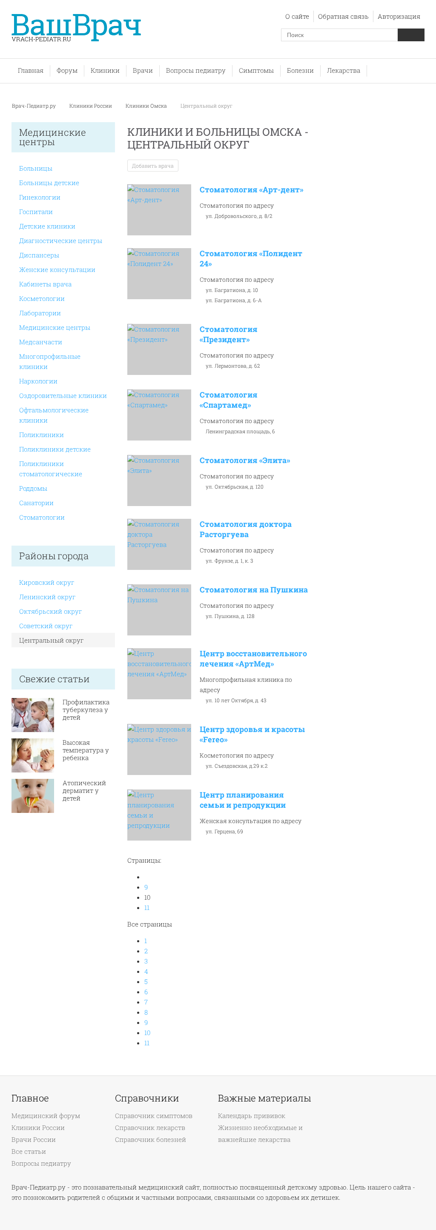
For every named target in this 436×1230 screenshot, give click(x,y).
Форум (67, 70)
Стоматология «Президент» (229, 334)
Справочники (147, 1098)
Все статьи (28, 1151)
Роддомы (33, 488)
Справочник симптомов (153, 1115)
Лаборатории (40, 313)
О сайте (297, 16)
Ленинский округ (47, 596)
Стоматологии (42, 517)
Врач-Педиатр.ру (34, 105)
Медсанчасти (40, 342)
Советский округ (46, 625)
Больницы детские (49, 182)
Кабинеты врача (45, 284)
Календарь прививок (251, 1115)
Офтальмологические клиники (54, 415)
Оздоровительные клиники (63, 395)
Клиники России (90, 105)
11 (146, 907)
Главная (30, 70)
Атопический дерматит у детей (84, 790)
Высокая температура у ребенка (86, 750)
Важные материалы (264, 1098)
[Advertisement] (373, 258)
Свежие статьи (54, 678)
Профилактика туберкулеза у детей (86, 709)
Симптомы (256, 70)
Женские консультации (57, 269)
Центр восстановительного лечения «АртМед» (253, 658)
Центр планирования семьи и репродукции (243, 799)
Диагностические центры (60, 240)
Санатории (36, 502)
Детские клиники (47, 226)
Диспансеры (39, 255)
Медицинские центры (54, 327)
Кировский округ (47, 582)
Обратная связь (343, 16)
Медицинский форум (45, 1115)
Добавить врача (153, 165)
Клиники (105, 70)
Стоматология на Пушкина (254, 589)
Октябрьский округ (50, 611)
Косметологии (42, 298)
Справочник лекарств (150, 1127)
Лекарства (343, 70)
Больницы (35, 168)
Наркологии (38, 381)
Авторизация (399, 16)
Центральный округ (51, 640)
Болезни (300, 70)
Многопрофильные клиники (49, 361)
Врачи (143, 70)
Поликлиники (41, 434)
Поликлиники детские (55, 449)
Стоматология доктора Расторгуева (246, 529)
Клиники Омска (146, 105)
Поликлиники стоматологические (50, 468)
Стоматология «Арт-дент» (252, 189)
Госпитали (36, 211)
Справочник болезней (150, 1139)
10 (147, 1032)
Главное (30, 1098)
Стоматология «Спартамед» (229, 399)
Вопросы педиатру (196, 70)
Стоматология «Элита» (245, 460)
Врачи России (33, 1139)
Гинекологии (39, 197)
